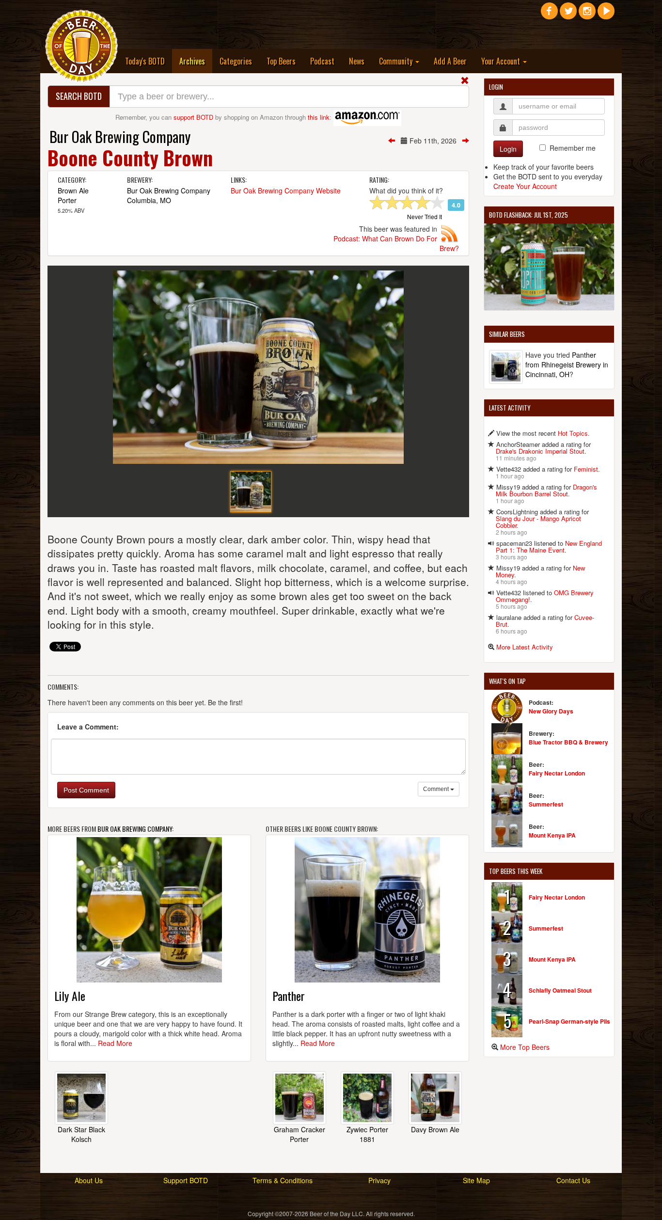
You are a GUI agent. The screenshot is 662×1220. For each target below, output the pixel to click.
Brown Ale (73, 190)
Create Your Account (525, 186)
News (356, 61)
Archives (195, 61)
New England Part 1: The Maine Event (549, 547)
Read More (115, 1043)
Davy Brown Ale (435, 1129)
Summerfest (546, 804)
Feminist (586, 469)
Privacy (379, 1180)
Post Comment (86, 790)
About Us (89, 1180)
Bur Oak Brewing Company (119, 136)
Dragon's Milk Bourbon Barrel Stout (546, 490)
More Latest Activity (524, 646)
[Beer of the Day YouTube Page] (606, 14)
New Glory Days (551, 711)
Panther (288, 995)
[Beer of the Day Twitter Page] (568, 14)
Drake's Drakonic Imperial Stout (540, 451)
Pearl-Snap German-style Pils (569, 1021)
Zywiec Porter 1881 (367, 1134)
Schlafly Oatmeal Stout (560, 990)
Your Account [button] (501, 61)
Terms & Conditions (282, 1180)
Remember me (573, 148)
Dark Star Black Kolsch (81, 1134)
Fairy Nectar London (557, 773)
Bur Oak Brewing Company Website (286, 190)
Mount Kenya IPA (552, 835)
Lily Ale (69, 995)
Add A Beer (450, 61)
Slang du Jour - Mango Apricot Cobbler (538, 522)
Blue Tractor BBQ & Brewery (568, 742)
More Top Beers (525, 1047)
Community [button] (396, 61)
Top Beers (281, 61)
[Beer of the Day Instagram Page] (587, 14)
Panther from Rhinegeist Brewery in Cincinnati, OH (566, 364)
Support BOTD (185, 1180)
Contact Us (573, 1180)
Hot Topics (573, 433)
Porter (67, 200)
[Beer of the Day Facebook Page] (549, 14)
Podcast (322, 61)
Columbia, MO (149, 200)
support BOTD (193, 117)
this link (319, 117)
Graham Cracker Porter (299, 1134)
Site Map (476, 1180)
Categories (236, 61)
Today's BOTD (145, 61)
